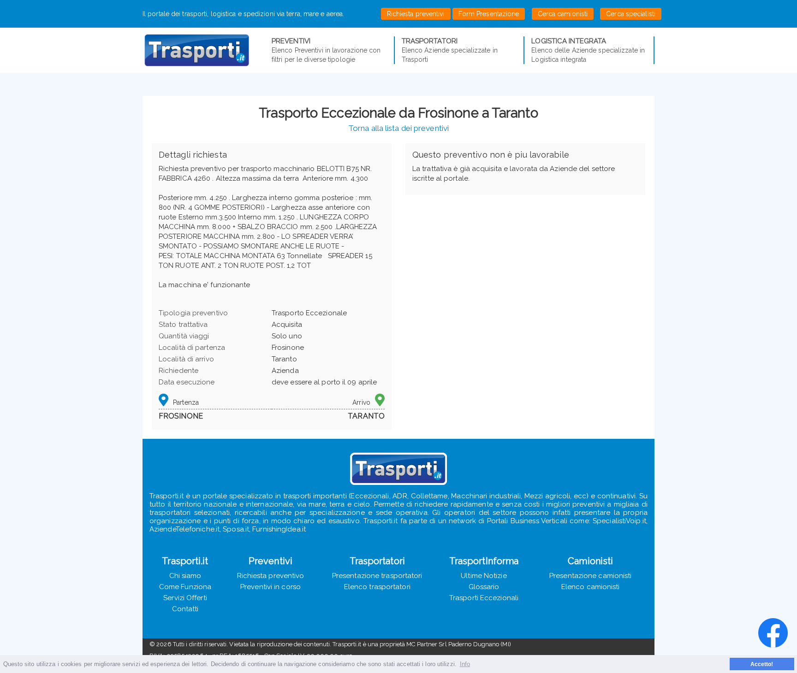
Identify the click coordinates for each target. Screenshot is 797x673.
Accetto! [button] (761, 664)
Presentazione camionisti (590, 576)
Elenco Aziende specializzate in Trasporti (450, 50)
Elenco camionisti (590, 587)
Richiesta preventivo (270, 576)
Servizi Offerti (185, 598)
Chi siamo (185, 576)
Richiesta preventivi (416, 14)
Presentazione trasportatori (377, 576)
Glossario (484, 587)
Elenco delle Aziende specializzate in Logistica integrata (588, 50)
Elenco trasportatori (377, 587)
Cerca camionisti (563, 14)
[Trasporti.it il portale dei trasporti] (207, 50)
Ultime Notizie (483, 576)
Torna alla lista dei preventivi (398, 128)
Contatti (185, 609)
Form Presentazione (488, 14)
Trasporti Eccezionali (483, 598)
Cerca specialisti (630, 14)
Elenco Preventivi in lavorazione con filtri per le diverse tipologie (326, 50)
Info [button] (465, 664)
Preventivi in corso (270, 587)
